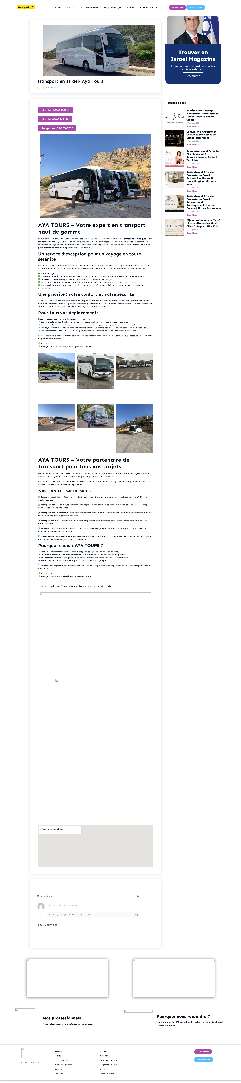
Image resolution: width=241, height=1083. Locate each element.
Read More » (192, 126)
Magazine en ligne (112, 7)
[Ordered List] (65, 914)
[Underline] (57, 914)
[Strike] (61, 914)
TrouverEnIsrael (33, 1062)
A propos (71, 7)
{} (84, 914)
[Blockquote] (73, 914)
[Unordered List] (69, 914)
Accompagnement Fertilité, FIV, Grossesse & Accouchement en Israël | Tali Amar (202, 155)
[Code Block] (77, 914)
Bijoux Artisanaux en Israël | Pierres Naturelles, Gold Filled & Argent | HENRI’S (203, 223)
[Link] (81, 914)
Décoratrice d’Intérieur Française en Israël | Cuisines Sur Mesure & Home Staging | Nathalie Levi (201, 178)
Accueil (57, 7)
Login (136, 896)
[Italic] (54, 914)
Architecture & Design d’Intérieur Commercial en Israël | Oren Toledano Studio (202, 115)
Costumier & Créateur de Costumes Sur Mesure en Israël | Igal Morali (201, 134)
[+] (88, 914)
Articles (130, 7)
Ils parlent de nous (90, 7)
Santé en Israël (147, 7)
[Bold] (50, 914)
